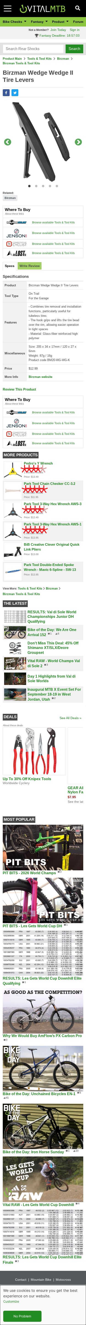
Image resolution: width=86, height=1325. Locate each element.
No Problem (22, 1316)
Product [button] (58, 22)
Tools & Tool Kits (39, 58)
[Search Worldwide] (16, 222)
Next (78, 142)
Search (74, 49)
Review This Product (19, 389)
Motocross (63, 1279)
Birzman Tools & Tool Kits (21, 63)
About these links (14, 213)
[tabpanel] (43, 142)
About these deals (13, 725)
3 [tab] (42, 185)
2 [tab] (35, 185)
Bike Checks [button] (13, 22)
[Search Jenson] (16, 233)
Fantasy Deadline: (59, 35)
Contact (20, 1279)
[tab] (10, 266)
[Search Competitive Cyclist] (16, 243)
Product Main (12, 58)
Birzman (63, 58)
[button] (6, 92)
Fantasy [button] (37, 22)
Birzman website (40, 377)
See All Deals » (70, 718)
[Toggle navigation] (7, 8)
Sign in (75, 30)
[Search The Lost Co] (16, 253)
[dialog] (43, 1305)
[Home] (42, 8)
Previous (7, 142)
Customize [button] (11, 1301)
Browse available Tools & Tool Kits (53, 222)
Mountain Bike (41, 1279)
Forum (78, 22)
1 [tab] (28, 185)
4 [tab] (49, 185)
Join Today (58, 30)
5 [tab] (56, 185)
